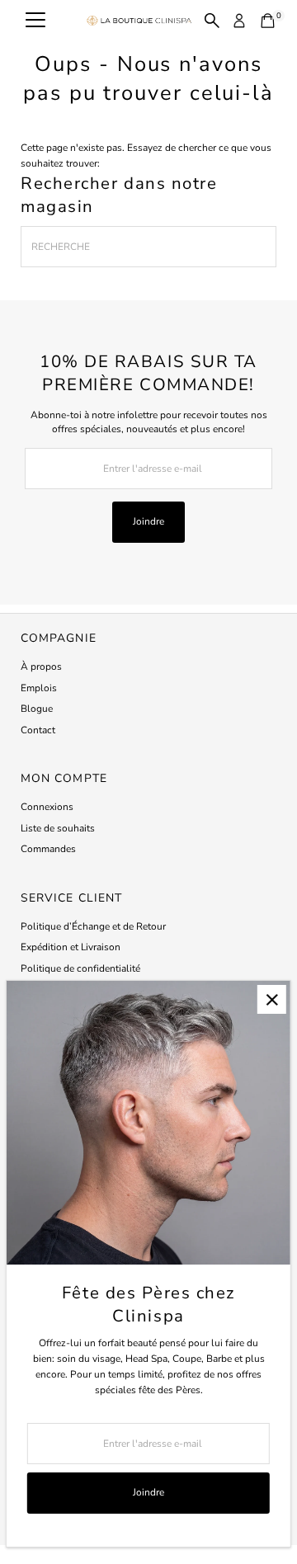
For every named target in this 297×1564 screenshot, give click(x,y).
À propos (41, 666)
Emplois (39, 688)
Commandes (48, 848)
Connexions (47, 806)
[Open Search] (212, 20)
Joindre (148, 521)
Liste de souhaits (58, 828)
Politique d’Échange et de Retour (93, 926)
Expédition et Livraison (70, 947)
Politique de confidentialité (80, 968)
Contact (38, 730)
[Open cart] (267, 20)
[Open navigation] (35, 20)
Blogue (37, 708)
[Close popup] (271, 999)
